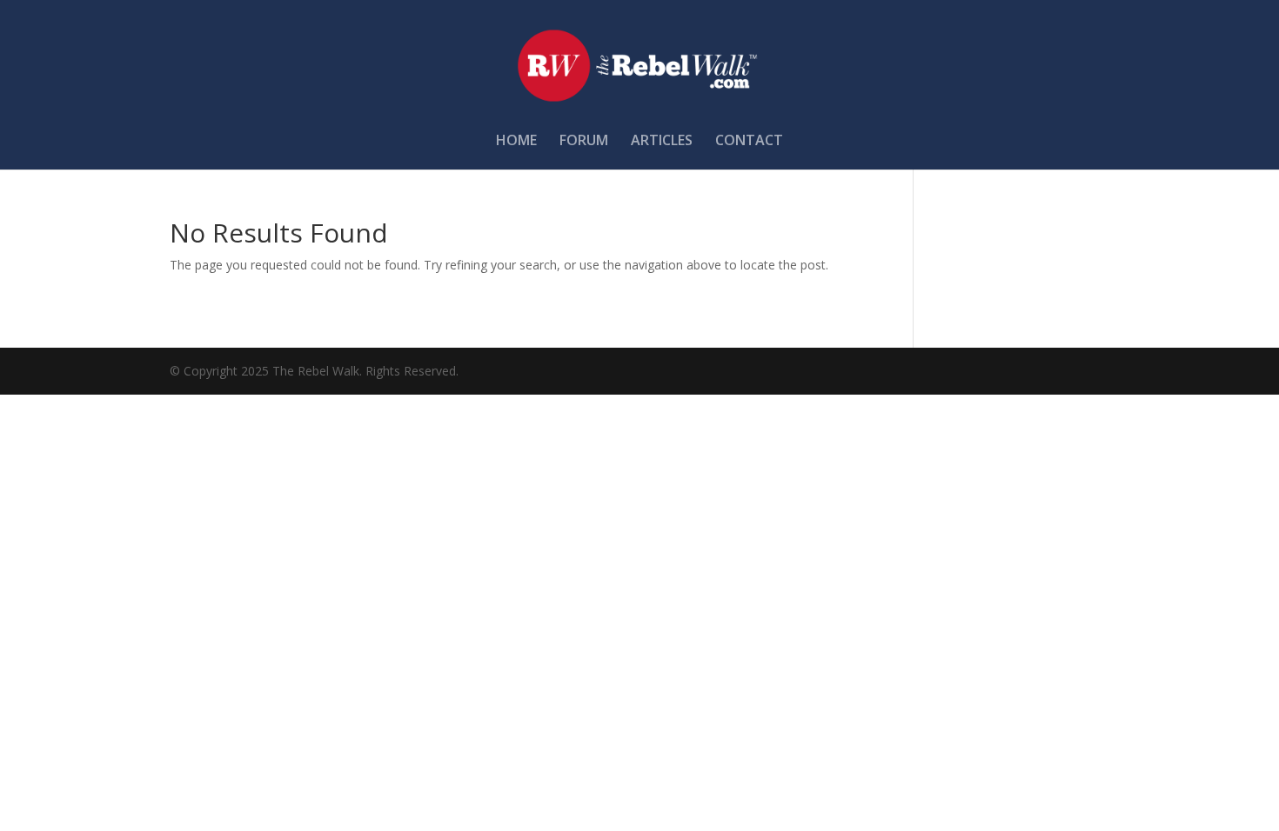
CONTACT (749, 142)
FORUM (583, 142)
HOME (516, 142)
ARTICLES (662, 142)
